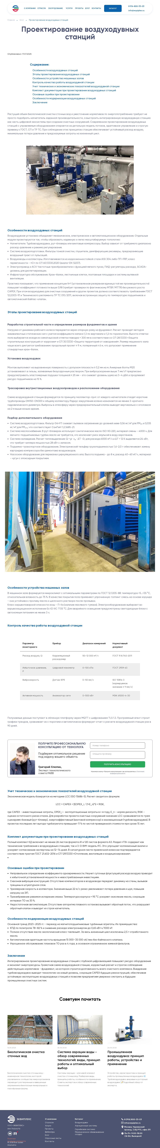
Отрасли (49, 1122)
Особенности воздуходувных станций (55, 70)
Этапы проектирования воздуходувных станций (61, 74)
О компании (50, 1119)
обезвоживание (97, 1132)
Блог (22, 20)
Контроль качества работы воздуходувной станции (63, 82)
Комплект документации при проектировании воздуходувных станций (74, 90)
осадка (78, 1134)
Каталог (79, 1119)
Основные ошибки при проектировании (56, 94)
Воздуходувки (81, 1122)
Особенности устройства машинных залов (58, 78)
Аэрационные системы (86, 1125)
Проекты (49, 1129)
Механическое (82, 1132)
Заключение (39, 102)
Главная (11, 20)
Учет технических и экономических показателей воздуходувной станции (76, 86)
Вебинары (50, 1132)
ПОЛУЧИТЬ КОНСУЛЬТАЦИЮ (117, 764)
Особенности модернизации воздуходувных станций (64, 98)
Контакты (49, 1141)
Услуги (48, 1125)
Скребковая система (85, 1129)
